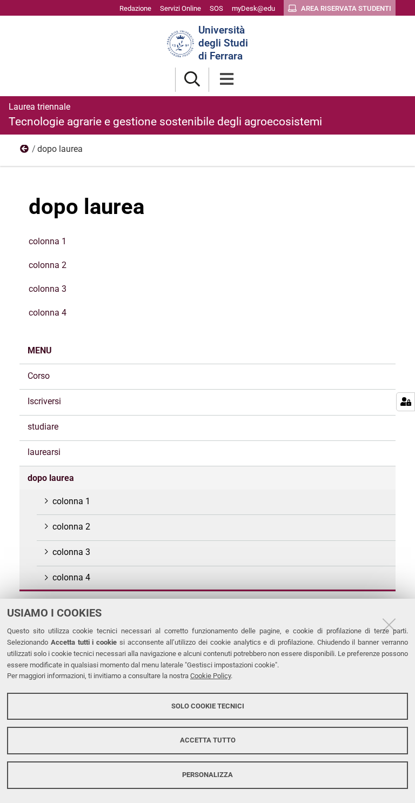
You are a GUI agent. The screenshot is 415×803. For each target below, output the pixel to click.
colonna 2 (47, 265)
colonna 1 (47, 241)
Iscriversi (44, 401)
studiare (43, 426)
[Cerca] (192, 80)
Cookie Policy (210, 676)
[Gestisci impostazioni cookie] (405, 401)
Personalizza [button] (207, 775)
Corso (39, 376)
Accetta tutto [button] (208, 740)
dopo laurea (51, 478)
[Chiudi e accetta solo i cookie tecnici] (389, 624)
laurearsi (44, 452)
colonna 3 (47, 289)
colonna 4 (47, 312)
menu (24, 151)
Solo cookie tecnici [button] (207, 706)
